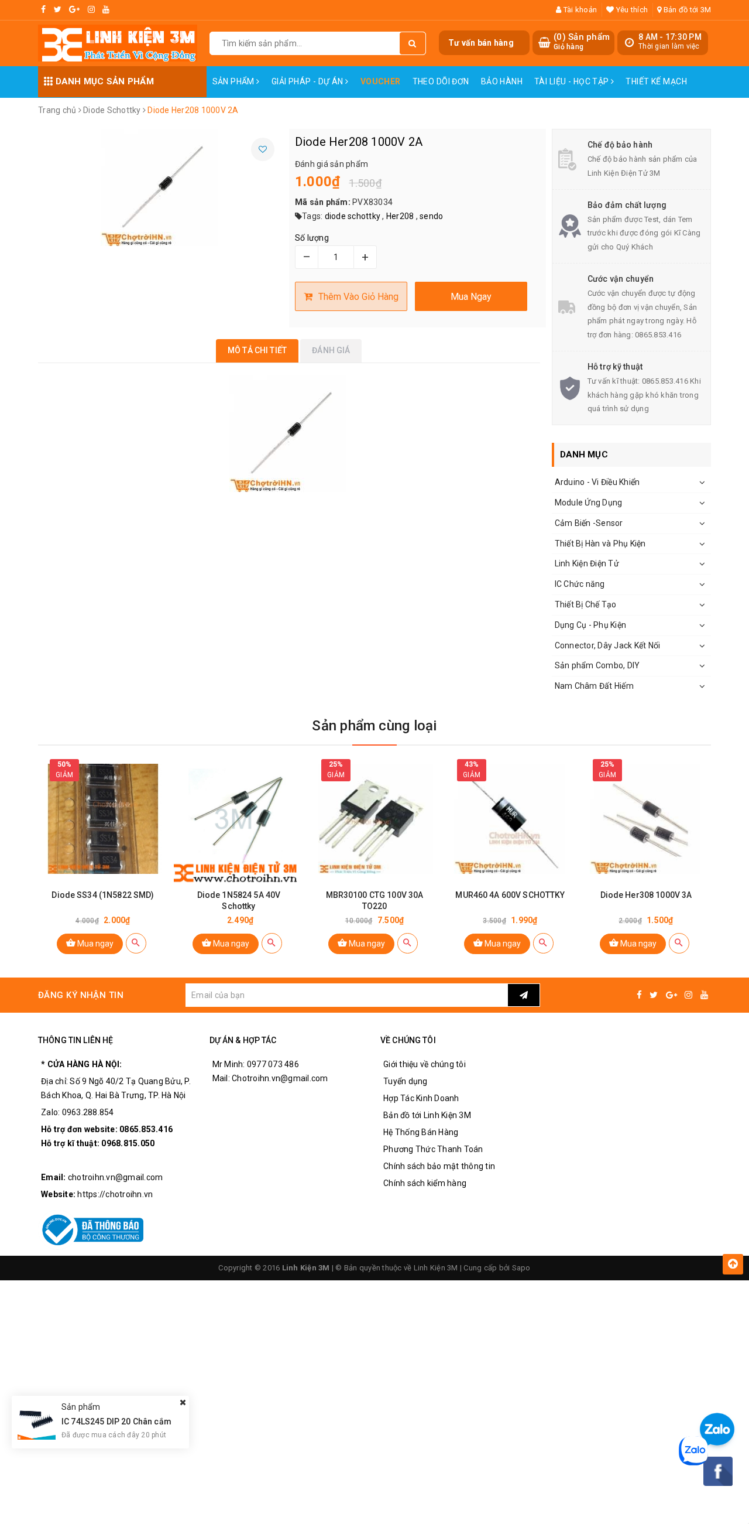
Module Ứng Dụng (589, 502)
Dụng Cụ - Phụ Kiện (591, 625)
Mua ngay (94, 943)
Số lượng (312, 237)
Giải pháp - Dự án (309, 81)
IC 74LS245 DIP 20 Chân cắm (116, 1421)
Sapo (521, 1267)
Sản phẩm (234, 81)
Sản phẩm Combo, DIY (597, 665)
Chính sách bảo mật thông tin (439, 1166)
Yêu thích (631, 9)
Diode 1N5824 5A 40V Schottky (239, 900)
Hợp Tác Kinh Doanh (421, 1098)
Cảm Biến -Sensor (589, 523)
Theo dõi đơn (441, 81)
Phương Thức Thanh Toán (433, 1149)
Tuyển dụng (405, 1081)
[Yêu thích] (262, 149)
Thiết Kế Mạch (656, 81)
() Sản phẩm (582, 42)
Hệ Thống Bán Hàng (420, 1132)
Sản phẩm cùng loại (374, 725)
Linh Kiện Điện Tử (587, 563)
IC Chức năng (580, 584)
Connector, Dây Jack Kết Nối (608, 645)
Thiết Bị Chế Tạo (586, 604)
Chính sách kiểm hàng (424, 1183)
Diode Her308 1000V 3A (646, 895)
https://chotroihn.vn (115, 1194)
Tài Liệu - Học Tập (572, 81)
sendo (431, 216)
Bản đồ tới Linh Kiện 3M (427, 1115)
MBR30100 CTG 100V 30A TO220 (375, 900)
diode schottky (353, 216)
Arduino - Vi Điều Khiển (597, 482)
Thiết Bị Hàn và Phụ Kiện (600, 543)
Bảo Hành (502, 81)
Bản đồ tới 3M (686, 9)
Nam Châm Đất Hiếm (594, 686)
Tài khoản (579, 9)
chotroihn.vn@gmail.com (115, 1177)
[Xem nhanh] (136, 943)
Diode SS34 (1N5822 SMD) (102, 895)
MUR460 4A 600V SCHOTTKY (510, 895)
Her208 (400, 216)
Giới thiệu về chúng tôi (424, 1064)
